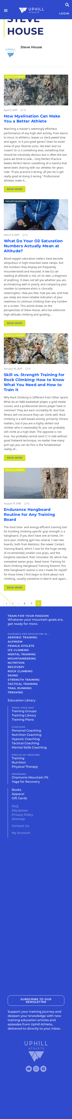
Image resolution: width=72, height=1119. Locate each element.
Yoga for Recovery (26, 781)
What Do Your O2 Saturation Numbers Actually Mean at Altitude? (33, 246)
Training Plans (23, 719)
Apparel (18, 794)
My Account (21, 833)
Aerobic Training (22, 637)
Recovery (16, 667)
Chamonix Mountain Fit (30, 777)
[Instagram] (36, 1069)
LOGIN (64, 13)
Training (18, 758)
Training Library (24, 715)
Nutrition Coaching (26, 735)
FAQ (15, 806)
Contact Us (20, 826)
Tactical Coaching (25, 743)
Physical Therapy (25, 766)
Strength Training (24, 679)
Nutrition (16, 662)
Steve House (31, 47)
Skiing (13, 675)
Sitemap (18, 819)
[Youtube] (29, 1069)
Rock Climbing (14, 76)
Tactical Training (23, 684)
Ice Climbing (18, 650)
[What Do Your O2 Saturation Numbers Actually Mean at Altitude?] (36, 214)
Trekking (15, 692)
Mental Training (22, 654)
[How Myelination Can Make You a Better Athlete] (36, 90)
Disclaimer (20, 810)
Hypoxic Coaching (26, 739)
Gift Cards (19, 798)
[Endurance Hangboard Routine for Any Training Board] (36, 483)
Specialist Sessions (26, 754)
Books (16, 790)
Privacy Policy (22, 815)
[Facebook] (43, 1069)
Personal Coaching (26, 730)
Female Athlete (21, 646)
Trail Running (20, 688)
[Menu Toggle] (6, 10)
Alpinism (15, 641)
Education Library (22, 700)
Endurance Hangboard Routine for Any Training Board (29, 514)
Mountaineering (16, 201)
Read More (14, 189)
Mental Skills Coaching (29, 747)
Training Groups (24, 711)
